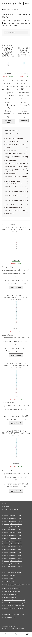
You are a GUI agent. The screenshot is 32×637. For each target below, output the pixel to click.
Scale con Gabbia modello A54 (14, 205)
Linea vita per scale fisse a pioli (14, 138)
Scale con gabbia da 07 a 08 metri (13, 532)
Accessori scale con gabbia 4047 (16, 163)
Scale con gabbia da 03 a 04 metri (13, 521)
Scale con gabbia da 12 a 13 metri (13, 547)
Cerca (16, 634)
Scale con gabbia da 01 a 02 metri (13, 515)
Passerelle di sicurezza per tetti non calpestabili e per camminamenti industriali (16, 145)
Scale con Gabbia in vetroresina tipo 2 (14, 603)
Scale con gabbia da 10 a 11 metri (13, 541)
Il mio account (5, 634)
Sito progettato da (7, 628)
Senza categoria (10, 213)
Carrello (24, 633)
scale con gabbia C (11, 174)
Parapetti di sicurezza (12, 141)
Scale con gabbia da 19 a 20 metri (13, 566)
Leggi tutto (24, 120)
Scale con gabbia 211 (11, 150)
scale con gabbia (11, 3)
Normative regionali (9, 617)
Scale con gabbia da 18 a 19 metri (13, 564)
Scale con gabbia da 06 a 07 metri (13, 529)
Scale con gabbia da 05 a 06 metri (13, 527)
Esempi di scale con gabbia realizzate (14, 614)
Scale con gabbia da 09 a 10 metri (13, 538)
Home (4, 9)
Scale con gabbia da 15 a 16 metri (13, 555)
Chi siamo (6, 506)
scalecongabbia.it (19, 628)
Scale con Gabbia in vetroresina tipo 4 (14, 608)
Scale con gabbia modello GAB (14, 207)
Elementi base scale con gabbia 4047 (17, 166)
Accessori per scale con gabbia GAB (17, 210)
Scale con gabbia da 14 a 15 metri (13, 552)
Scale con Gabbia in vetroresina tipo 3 (14, 606)
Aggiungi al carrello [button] (8, 121)
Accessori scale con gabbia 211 (16, 153)
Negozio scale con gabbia (11, 509)
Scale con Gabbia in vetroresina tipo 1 (14, 600)
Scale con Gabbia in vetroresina (14, 184)
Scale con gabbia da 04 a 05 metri (13, 524)
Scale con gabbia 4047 (12, 160)
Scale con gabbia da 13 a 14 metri (13, 549)
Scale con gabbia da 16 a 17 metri (13, 558)
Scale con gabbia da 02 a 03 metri (13, 518)
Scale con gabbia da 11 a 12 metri (13, 544)
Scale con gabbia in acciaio (13, 181)
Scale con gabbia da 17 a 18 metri (13, 561)
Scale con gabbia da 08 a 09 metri (13, 535)
